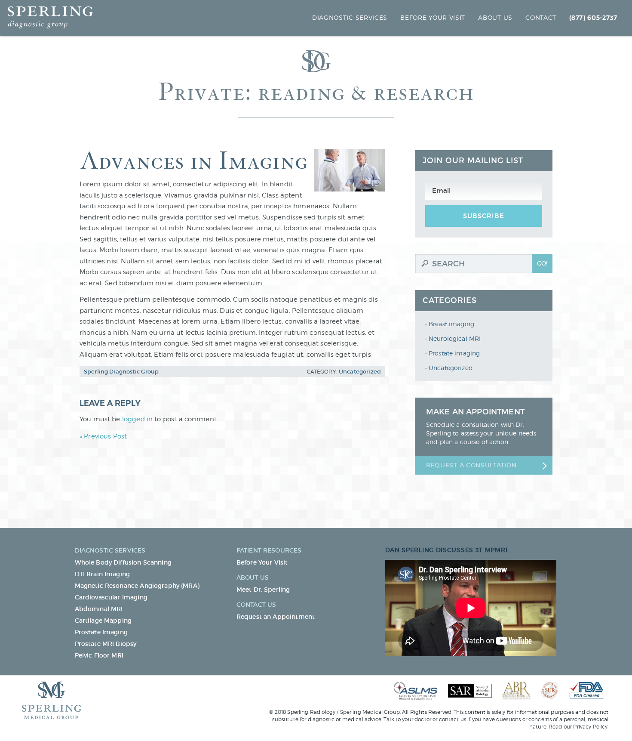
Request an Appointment (275, 617)
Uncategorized (451, 367)
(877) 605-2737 (593, 18)
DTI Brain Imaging (102, 574)
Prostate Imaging (101, 632)
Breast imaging (451, 323)
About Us (495, 17)
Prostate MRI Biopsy (106, 644)
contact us (452, 719)
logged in (137, 419)
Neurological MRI (455, 338)
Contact (540, 17)
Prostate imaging (454, 353)
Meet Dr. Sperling (263, 589)
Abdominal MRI (99, 609)
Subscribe (483, 216)
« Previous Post (103, 436)
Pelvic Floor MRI (99, 655)
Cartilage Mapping (103, 620)
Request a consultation (471, 465)
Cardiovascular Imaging (111, 597)
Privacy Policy (590, 726)
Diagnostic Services (349, 17)
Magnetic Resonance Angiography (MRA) (137, 586)
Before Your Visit (432, 17)
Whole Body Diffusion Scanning (123, 562)
